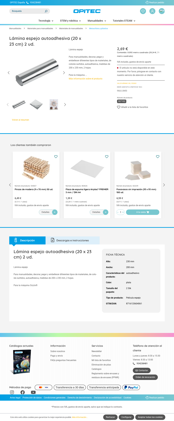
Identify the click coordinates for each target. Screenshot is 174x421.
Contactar (143, 370)
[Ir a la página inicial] (87, 11)
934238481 (35, 2)
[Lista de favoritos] (143, 11)
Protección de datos (32, 397)
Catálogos (96, 369)
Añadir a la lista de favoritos (134, 107)
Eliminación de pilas (101, 364)
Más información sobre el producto (85, 78)
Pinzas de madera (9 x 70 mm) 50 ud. (34, 189)
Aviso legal (15, 397)
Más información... (80, 417)
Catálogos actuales (21, 345)
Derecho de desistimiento (80, 397)
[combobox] (27, 11)
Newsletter (97, 351)
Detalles (45, 212)
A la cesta (141, 212)
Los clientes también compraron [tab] (31, 145)
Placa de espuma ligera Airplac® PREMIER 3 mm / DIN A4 (87, 191)
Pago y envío (122, 90)
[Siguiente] (64, 72)
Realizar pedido (156, 2)
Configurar (126, 417)
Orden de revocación (145, 377)
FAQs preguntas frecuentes (63, 360)
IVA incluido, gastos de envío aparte (134, 62)
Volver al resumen (20, 120)
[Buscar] (46, 11)
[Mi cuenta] (152, 11)
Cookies (127, 397)
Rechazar (110, 417)
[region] (36, 80)
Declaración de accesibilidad (107, 397)
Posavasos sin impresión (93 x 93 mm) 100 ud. (136, 191)
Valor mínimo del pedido (126, 83)
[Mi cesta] (162, 11)
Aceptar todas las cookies (150, 417)
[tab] (27, 240)
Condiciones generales (54, 397)
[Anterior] (9, 72)
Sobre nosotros (57, 351)
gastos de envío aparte (79, 407)
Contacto (96, 355)
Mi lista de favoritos (101, 360)
